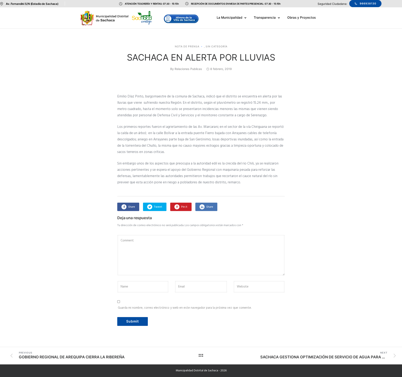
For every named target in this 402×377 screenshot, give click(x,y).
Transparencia (265, 17)
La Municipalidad (229, 17)
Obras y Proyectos (301, 17)
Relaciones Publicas (188, 69)
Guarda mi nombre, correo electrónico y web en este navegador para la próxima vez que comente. (185, 307)
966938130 (368, 3)
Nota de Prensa (187, 46)
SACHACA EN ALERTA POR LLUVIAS (201, 57)
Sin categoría (216, 46)
